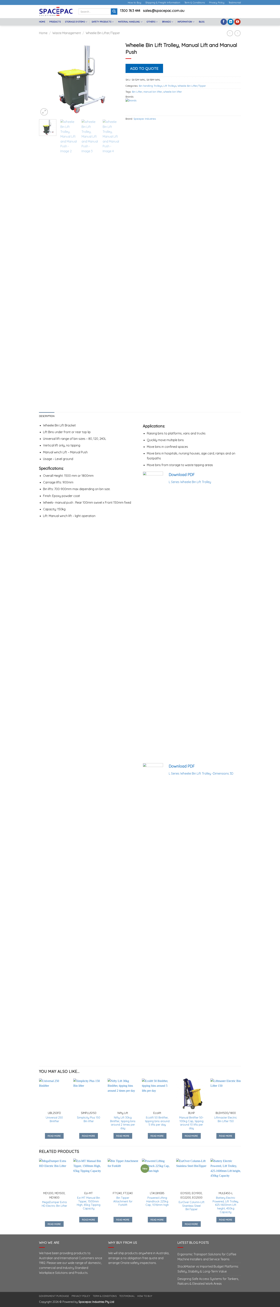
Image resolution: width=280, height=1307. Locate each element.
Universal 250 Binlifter (54, 1119)
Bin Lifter (137, 91)
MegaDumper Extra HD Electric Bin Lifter (54, 1204)
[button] (44, 112)
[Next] (113, 78)
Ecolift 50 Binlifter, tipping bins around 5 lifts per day (157, 1121)
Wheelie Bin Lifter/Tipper (103, 33)
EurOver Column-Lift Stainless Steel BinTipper (191, 1205)
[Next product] (230, 33)
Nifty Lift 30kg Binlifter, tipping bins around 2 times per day (122, 1123)
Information (185, 21)
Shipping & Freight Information (162, 2)
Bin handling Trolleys (150, 85)
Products (55, 21)
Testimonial (235, 2)
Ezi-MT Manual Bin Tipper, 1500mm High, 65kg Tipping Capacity (88, 1203)
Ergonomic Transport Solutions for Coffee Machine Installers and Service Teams (207, 1256)
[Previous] (45, 78)
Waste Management (66, 33)
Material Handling (129, 21)
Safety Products (101, 21)
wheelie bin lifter (172, 91)
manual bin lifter (152, 91)
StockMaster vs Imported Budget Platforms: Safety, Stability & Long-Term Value (208, 1269)
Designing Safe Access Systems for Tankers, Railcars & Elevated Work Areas (208, 1281)
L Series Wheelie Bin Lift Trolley (190, 482)
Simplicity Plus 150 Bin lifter (88, 1119)
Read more (54, 1135)
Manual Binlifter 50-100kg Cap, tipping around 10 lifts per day (191, 1123)
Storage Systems (75, 21)
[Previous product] (237, 33)
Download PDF (182, 474)
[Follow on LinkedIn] (230, 22)
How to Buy (134, 2)
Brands (166, 21)
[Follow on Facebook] (224, 22)
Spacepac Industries (145, 118)
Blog (202, 21)
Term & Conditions (194, 2)
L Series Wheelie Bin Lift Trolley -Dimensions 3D (201, 773)
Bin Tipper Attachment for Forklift (122, 1201)
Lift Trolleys (169, 85)
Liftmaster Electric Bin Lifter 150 (225, 1119)
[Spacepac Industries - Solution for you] (56, 11)
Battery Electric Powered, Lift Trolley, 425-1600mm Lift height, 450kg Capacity (226, 1205)
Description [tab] (46, 416)
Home (42, 21)
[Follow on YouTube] (237, 22)
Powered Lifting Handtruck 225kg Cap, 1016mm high (157, 1201)
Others (151, 21)
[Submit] (114, 11)
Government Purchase (54, 1296)
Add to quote (144, 68)
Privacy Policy (216, 2)
